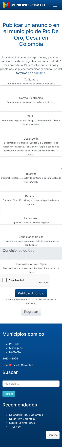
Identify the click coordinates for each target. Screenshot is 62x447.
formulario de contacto (30, 73)
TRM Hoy (15, 426)
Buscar (9, 393)
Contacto (15, 352)
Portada (14, 344)
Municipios (15, 348)
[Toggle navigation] (54, 5)
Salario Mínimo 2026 (22, 422)
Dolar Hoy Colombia (22, 418)
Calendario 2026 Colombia (26, 414)
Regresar (31, 312)
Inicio (52, 435)
